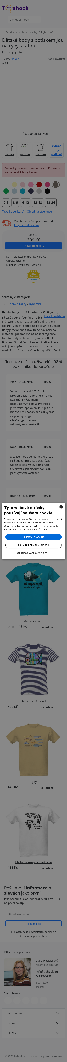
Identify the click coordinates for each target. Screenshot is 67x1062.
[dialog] (33, 531)
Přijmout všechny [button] (33, 536)
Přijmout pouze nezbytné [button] (33, 545)
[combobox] (61, 507)
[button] (33, 553)
